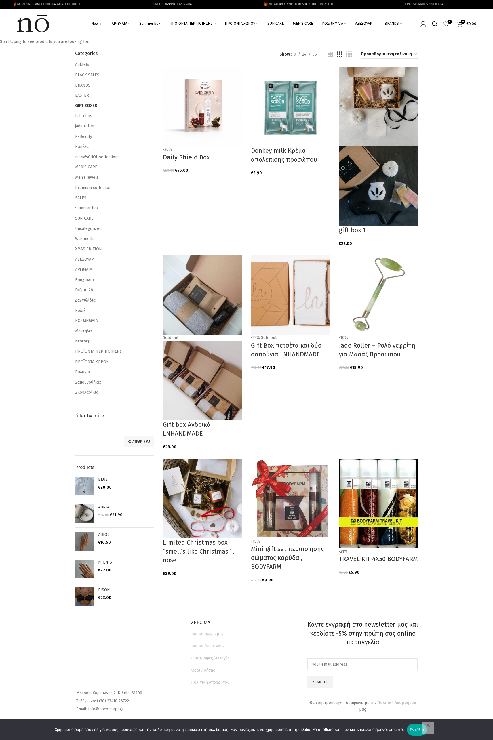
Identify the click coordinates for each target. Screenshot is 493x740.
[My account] (423, 24)
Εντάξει (417, 729)
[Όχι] (428, 728)
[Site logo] (33, 23)
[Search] (435, 24)
